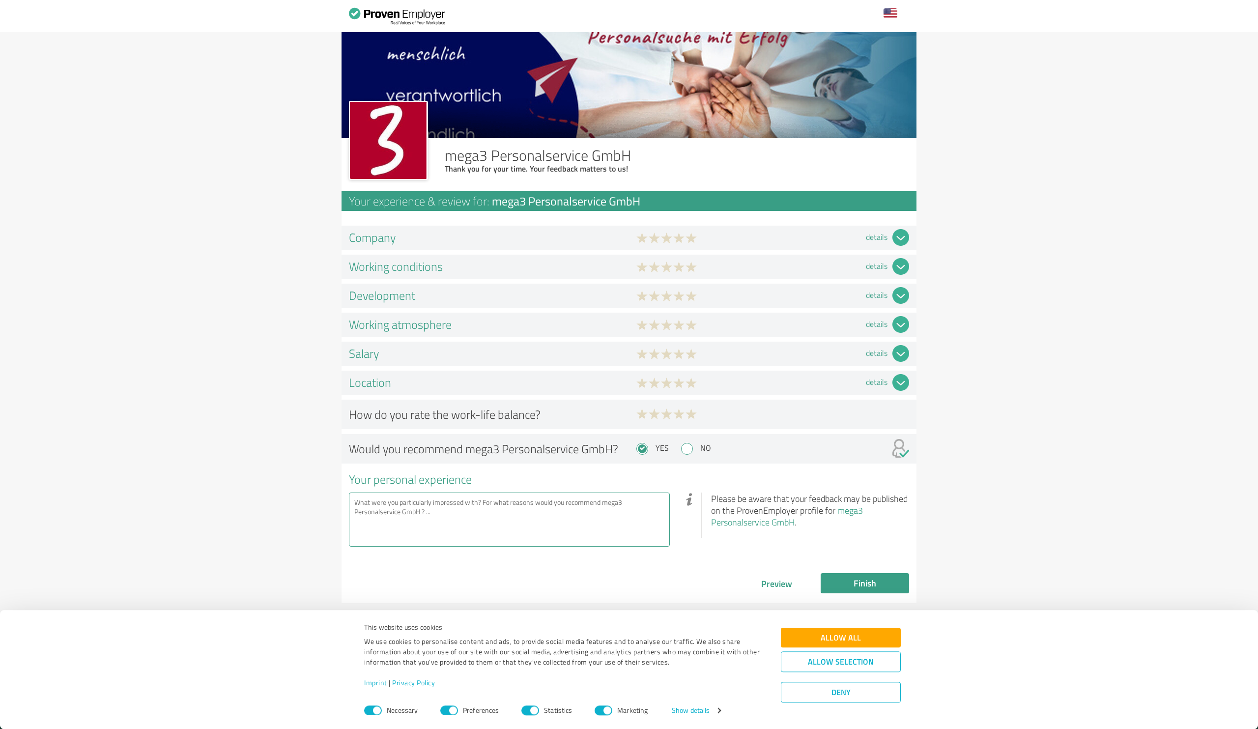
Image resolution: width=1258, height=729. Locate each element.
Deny (841, 692)
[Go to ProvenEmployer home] (397, 18)
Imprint (375, 683)
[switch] (449, 710)
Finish (865, 583)
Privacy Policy (413, 683)
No (705, 447)
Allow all (841, 637)
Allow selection (841, 662)
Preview (776, 583)
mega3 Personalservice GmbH (787, 516)
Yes (662, 447)
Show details (691, 710)
